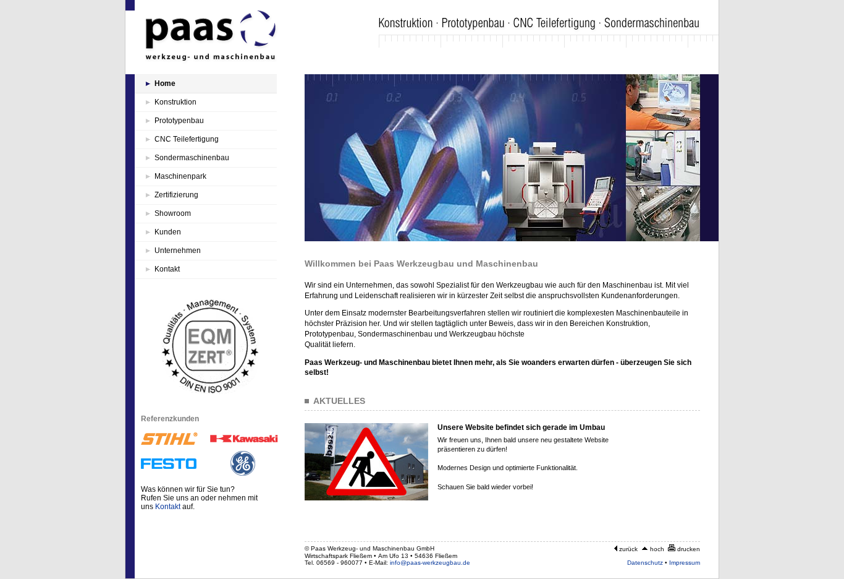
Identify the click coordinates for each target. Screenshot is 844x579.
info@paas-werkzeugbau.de (430, 562)
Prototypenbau (179, 120)
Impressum (684, 562)
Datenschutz (645, 562)
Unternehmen (177, 250)
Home (164, 83)
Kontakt (167, 269)
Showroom (172, 213)
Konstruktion (175, 102)
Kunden (167, 232)
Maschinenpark (180, 176)
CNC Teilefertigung (186, 139)
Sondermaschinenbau (191, 157)
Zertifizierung (176, 195)
